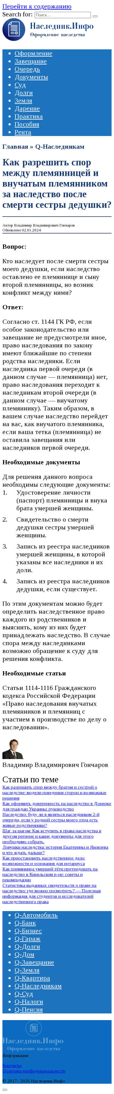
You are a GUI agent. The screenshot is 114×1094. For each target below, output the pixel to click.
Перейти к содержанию (36, 6)
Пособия (27, 124)
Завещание (31, 61)
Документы (31, 77)
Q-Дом (24, 954)
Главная (15, 146)
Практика (29, 116)
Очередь (27, 69)
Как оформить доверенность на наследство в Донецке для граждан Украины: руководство (56, 806)
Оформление (33, 53)
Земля (23, 100)
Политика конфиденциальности (33, 1070)
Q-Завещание (34, 962)
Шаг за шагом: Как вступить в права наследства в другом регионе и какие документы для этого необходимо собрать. (51, 836)
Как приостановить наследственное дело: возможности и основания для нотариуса (43, 860)
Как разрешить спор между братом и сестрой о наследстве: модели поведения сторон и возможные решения (54, 792)
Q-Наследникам (60, 146)
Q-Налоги (29, 1001)
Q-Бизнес (28, 930)
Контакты (12, 1065)
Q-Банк (25, 923)
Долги (24, 92)
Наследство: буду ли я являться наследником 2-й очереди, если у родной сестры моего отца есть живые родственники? (50, 820)
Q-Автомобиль (36, 915)
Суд (20, 84)
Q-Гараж (27, 938)
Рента (23, 132)
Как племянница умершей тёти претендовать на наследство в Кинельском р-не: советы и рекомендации (50, 874)
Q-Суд (24, 993)
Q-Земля (27, 970)
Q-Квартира (32, 978)
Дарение (27, 108)
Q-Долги (27, 946)
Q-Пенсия (29, 1009)
